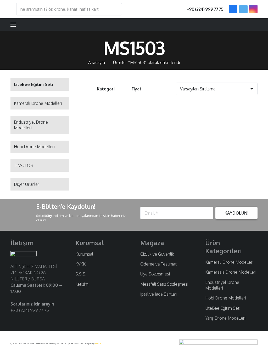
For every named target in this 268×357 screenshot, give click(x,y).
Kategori (106, 88)
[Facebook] (233, 9)
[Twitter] (243, 9)
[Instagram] (253, 9)
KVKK (80, 264)
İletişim (81, 284)
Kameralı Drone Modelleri (38, 103)
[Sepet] (251, 24)
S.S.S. (80, 274)
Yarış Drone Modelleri (225, 318)
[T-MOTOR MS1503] (109, 127)
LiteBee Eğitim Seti (222, 308)
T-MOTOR (23, 165)
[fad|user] (238, 24)
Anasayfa (96, 62)
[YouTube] (30, 320)
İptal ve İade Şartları (158, 294)
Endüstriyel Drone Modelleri (31, 124)
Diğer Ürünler (26, 184)
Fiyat (137, 88)
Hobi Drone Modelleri (34, 146)
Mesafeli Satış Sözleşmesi (164, 284)
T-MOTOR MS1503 (109, 156)
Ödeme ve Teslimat (158, 264)
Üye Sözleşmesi (155, 274)
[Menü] (13, 24)
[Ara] (115, 9)
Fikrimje (98, 343)
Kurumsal (84, 254)
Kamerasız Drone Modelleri (230, 272)
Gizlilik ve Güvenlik (157, 254)
